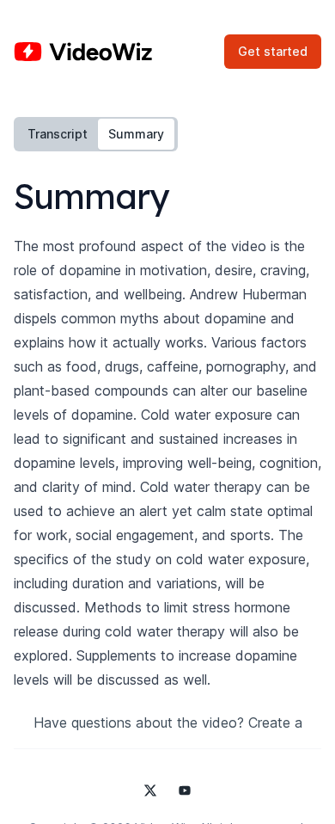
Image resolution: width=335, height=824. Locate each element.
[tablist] (96, 134)
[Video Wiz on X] (150, 790)
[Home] (83, 51)
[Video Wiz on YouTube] (185, 790)
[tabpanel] (167, 425)
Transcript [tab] (57, 133)
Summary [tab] (136, 133)
